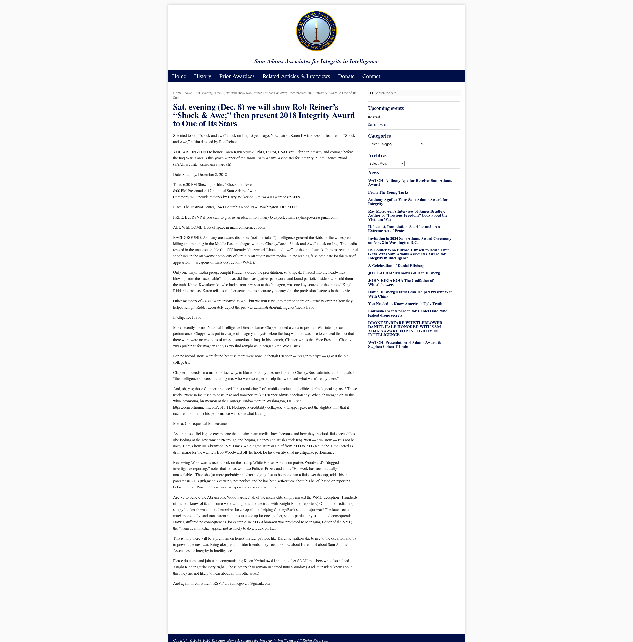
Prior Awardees (237, 76)
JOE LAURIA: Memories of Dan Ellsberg (404, 273)
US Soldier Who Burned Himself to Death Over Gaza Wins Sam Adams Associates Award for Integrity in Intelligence (408, 254)
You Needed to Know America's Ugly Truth (405, 304)
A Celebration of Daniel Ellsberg (396, 265)
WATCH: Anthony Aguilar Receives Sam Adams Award (410, 182)
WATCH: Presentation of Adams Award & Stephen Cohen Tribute (404, 344)
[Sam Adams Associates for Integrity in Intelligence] (316, 51)
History (202, 76)
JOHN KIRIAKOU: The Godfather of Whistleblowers (400, 282)
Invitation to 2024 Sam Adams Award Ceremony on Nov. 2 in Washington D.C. (409, 240)
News (188, 92)
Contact (371, 76)
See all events (377, 124)
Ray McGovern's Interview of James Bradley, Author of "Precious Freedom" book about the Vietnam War (407, 215)
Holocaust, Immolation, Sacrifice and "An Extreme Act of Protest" (404, 229)
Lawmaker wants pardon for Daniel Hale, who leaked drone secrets (407, 313)
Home (179, 76)
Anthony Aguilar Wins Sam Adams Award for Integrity (408, 201)
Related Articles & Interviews (296, 76)
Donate (346, 76)
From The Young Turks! (389, 192)
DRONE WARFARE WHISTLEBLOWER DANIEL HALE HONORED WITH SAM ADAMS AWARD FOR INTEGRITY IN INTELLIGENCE (405, 329)
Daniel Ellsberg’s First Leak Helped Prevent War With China (410, 294)
